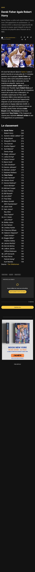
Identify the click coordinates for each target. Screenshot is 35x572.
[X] (25, 39)
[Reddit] (31, 37)
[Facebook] (21, 37)
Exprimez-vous (17, 307)
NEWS (3, 7)
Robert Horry (17, 274)
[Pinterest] (28, 37)
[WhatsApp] (24, 37)
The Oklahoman (13, 264)
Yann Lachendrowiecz (10, 37)
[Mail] (22, 39)
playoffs (11, 274)
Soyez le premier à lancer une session (17, 291)
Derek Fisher (4, 274)
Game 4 (24, 72)
